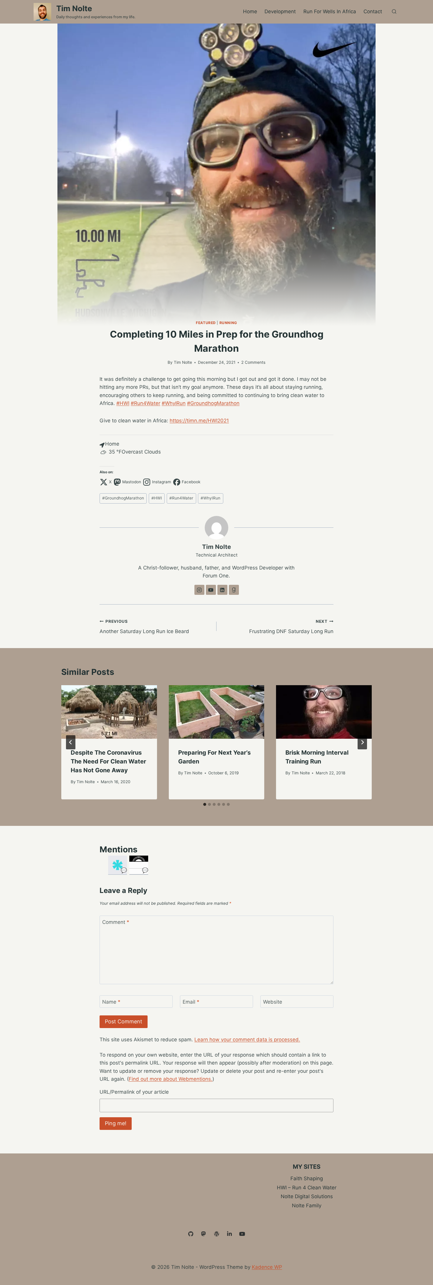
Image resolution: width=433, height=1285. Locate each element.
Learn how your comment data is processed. (247, 1039)
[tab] (204, 804)
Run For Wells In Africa (329, 11)
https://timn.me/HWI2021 (199, 421)
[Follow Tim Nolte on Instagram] (199, 590)
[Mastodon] (203, 1234)
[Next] (362, 742)
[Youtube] (242, 1234)
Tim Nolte (183, 362)
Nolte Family (306, 1205)
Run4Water (181, 498)
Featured (206, 323)
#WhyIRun (174, 403)
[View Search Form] (394, 11)
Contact (372, 11)
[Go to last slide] (70, 742)
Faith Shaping (306, 1178)
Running (228, 323)
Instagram (161, 481)
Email (191, 1002)
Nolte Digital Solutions (307, 1196)
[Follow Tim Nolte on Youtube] (211, 590)
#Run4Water (145, 403)
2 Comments (253, 362)
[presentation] (109, 712)
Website (272, 1002)
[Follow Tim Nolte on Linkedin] (222, 590)
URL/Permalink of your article (134, 1092)
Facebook (191, 481)
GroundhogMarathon (123, 498)
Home (250, 11)
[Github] (190, 1234)
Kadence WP (267, 1267)
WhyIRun (210, 498)
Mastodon (131, 481)
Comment (115, 922)
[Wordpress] (216, 1234)
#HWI (122, 403)
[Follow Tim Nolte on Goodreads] (234, 590)
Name (111, 1002)
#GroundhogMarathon (213, 403)
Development (280, 11)
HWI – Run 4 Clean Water (306, 1188)
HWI (156, 498)
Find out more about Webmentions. (170, 1079)
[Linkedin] (229, 1234)
